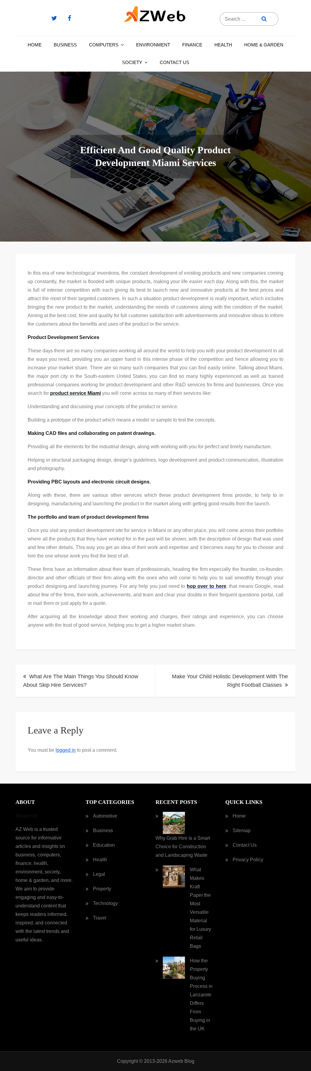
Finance (192, 44)
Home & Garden (263, 44)
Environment (153, 44)
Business (65, 44)
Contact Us (174, 62)
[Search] (264, 19)
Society (132, 62)
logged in (66, 750)
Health (223, 44)
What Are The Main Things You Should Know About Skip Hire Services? (80, 680)
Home (35, 44)
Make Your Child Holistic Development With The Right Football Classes (230, 680)
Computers (103, 44)
